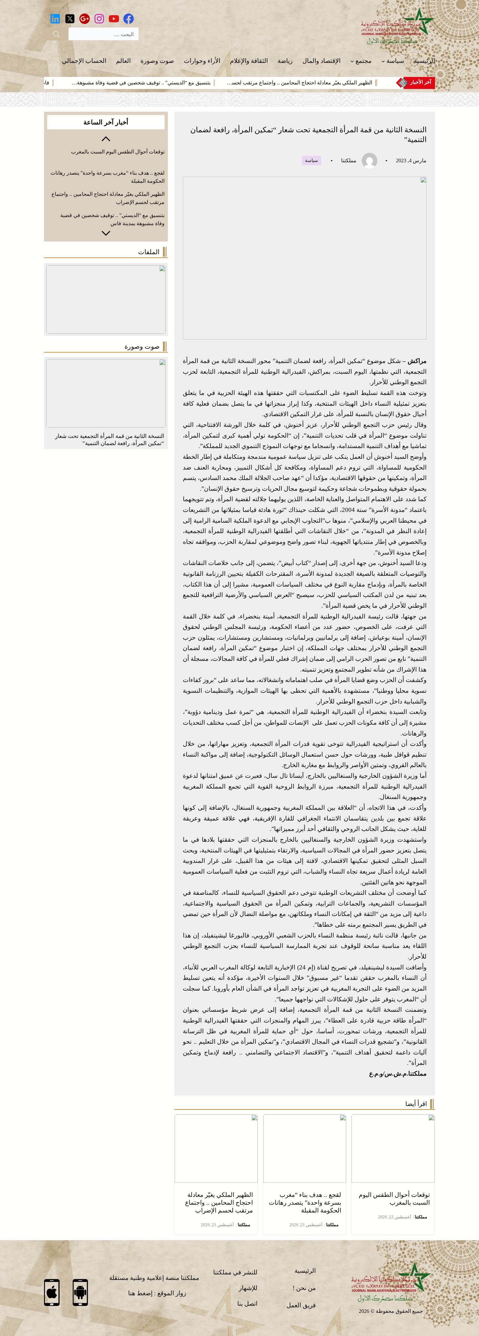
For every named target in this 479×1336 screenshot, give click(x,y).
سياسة (311, 160)
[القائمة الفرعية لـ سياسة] (383, 61)
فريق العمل (301, 1305)
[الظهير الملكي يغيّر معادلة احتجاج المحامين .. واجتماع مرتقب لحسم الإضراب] (216, 1119)
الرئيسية (305, 1270)
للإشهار (248, 1288)
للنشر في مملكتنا (235, 1272)
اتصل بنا (247, 1303)
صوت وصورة (142, 346)
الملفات (149, 251)
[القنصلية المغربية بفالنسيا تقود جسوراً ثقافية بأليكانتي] (106, 364)
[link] (317, 83)
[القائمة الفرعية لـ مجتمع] (352, 61)
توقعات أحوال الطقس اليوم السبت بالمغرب (118, 151)
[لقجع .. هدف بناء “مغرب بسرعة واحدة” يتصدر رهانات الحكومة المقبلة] (304, 1119)
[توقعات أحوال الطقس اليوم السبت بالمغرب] (393, 1119)
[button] (106, 138)
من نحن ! (304, 1288)
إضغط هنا (140, 1293)
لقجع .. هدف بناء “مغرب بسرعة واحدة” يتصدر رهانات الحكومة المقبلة (305, 1202)
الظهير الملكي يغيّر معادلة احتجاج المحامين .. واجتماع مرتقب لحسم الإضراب (219, 1202)
